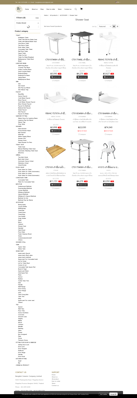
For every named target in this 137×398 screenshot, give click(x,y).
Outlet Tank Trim (23, 281)
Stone (20, 338)
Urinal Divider (22, 165)
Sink (19, 84)
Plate (19, 275)
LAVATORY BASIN (21, 63)
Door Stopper (22, 349)
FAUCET (18, 92)
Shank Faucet (22, 110)
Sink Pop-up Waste (24, 88)
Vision (60, 9)
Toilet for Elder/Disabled (26, 57)
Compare (56, 80)
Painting (20, 328)
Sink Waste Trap (23, 90)
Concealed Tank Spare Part (27, 267)
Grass (20, 330)
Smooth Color (22, 317)
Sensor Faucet (22, 96)
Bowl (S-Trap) (22, 269)
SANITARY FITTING (21, 116)
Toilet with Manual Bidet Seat (27, 41)
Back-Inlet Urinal (23, 159)
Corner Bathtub (23, 190)
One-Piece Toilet (23, 43)
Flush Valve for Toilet (25, 170)
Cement (20, 325)
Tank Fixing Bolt (23, 295)
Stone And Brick (23, 313)
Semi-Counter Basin (24, 71)
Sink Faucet (21, 112)
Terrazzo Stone (23, 340)
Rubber (20, 279)
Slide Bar (21, 135)
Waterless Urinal (23, 163)
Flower (20, 332)
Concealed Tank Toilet (25, 49)
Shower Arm (22, 138)
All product (55, 379)
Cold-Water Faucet (24, 98)
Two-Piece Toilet (23, 45)
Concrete (21, 315)
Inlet (19, 283)
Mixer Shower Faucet (24, 104)
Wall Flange (21, 287)
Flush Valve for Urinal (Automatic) (28, 175)
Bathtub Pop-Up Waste (25, 200)
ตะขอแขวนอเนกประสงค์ (25, 238)
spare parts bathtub (24, 257)
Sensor (20, 277)
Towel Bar (21, 210)
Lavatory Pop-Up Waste (25, 120)
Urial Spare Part (23, 273)
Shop (42, 9)
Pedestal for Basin (24, 75)
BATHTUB (19, 184)
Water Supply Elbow (24, 136)
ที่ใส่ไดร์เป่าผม (22, 209)
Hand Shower (22, 129)
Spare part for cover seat (26, 300)
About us (35, 9)
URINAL (18, 155)
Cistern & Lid (22, 265)
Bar (19, 363)
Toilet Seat (21, 147)
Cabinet (20, 224)
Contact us (67, 9)
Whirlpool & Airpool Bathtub (27, 196)
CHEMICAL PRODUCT (22, 365)
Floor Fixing (22, 289)
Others (20, 240)
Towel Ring (21, 214)
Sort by (95, 26)
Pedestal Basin (22, 73)
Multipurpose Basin (24, 79)
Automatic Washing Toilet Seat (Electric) (28, 152)
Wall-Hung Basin (23, 66)
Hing (19, 298)
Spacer (20, 307)
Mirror (20, 222)
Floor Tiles (21, 311)
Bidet (20, 61)
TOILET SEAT (20, 145)
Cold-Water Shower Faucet (26, 102)
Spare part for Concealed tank (28, 259)
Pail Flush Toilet (23, 51)
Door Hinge (21, 353)
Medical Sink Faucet (24, 108)
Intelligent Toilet (23, 38)
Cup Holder (21, 216)
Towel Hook (22, 212)
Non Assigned (22, 334)
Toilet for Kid (22, 55)
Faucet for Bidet (23, 114)
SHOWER (18, 126)
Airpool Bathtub (23, 194)
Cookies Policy (85, 394)
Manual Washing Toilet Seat (27, 149)
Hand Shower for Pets (25, 142)
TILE (17, 305)
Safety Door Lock (23, 345)
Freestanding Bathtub (25, 188)
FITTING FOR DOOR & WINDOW (26, 342)
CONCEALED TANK (21, 178)
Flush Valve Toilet (23, 47)
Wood (20, 323)
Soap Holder (22, 218)
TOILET (18, 35)
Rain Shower (22, 133)
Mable (20, 321)
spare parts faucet (24, 253)
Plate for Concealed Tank (26, 182)
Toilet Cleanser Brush (25, 234)
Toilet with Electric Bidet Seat (27, 40)
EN (118, 2)
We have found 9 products (53, 26)
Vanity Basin (22, 77)
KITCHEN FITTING (21, 359)
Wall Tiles (21, 309)
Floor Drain (21, 232)
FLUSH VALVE (20, 167)
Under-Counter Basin (24, 70)
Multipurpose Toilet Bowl (26, 59)
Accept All (113, 394)
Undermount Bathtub (25, 186)
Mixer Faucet (22, 100)
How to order (51, 9)
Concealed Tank (23, 180)
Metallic (20, 326)
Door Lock (21, 347)
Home (27, 9)
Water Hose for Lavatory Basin (28, 118)
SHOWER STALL (21, 242)
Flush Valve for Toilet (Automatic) (28, 172)
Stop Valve (21, 124)
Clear (37, 18)
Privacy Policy (73, 394)
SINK (17, 82)
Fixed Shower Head (24, 131)
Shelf (19, 220)
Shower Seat (22, 226)
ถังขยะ (20, 236)
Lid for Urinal (22, 261)
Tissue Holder (22, 207)
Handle (20, 285)
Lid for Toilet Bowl (24, 263)
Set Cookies (103, 394)
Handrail (20, 228)
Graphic (20, 319)
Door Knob (21, 356)
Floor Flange (22, 291)
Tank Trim (21, 296)
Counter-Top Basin (24, 68)
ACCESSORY (19, 202)
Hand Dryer (21, 230)
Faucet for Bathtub (24, 106)
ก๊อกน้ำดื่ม (21, 94)
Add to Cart (56, 77)
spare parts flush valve (25, 255)
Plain (19, 336)
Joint (19, 293)
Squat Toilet (22, 53)
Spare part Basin (23, 271)
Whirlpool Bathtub (24, 192)
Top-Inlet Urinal (23, 157)
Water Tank (21, 249)
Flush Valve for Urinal (24, 173)
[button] (76, 9)
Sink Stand (21, 86)
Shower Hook (22, 140)
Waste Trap (21, 122)
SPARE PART (20, 251)
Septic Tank (22, 247)
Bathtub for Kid (23, 198)
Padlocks (21, 351)
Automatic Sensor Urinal (25, 161)
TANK (17, 245)
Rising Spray (22, 205)
